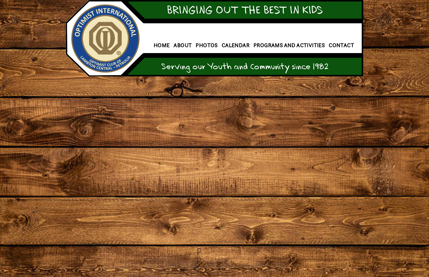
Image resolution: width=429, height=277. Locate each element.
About (183, 45)
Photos (206, 45)
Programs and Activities (289, 45)
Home (162, 45)
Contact (341, 45)
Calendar (236, 45)
